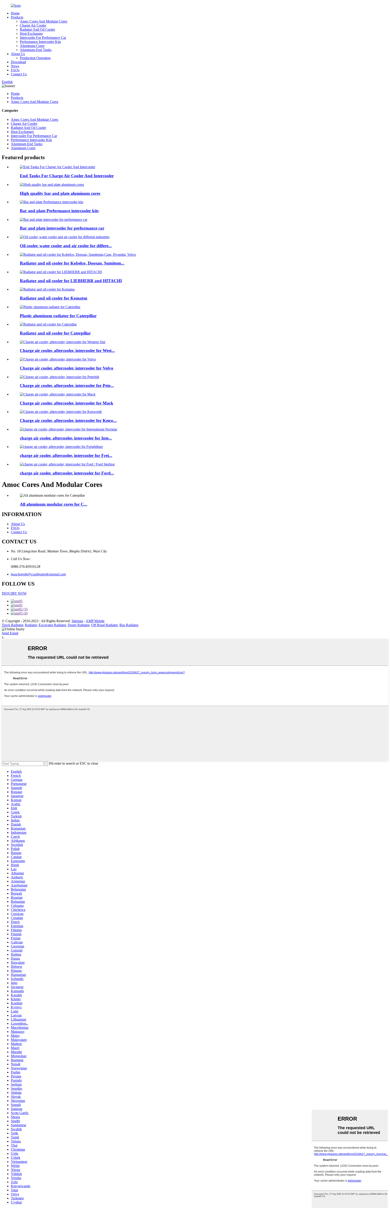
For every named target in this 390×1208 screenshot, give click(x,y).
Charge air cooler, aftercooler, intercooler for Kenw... (68, 420)
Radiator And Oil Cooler (37, 29)
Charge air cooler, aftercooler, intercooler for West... (67, 350)
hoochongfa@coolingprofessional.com (38, 574)
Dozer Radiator (78, 625)
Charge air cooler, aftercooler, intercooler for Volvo (66, 368)
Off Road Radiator (104, 625)
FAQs (15, 70)
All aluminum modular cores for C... (53, 504)
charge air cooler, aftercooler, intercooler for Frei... (66, 455)
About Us (18, 54)
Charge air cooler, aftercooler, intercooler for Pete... (67, 385)
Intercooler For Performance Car (43, 38)
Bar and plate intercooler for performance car (62, 228)
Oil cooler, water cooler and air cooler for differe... (66, 245)
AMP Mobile (95, 621)
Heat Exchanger (31, 33)
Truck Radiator (12, 625)
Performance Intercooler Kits (40, 42)
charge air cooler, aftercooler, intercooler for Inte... (66, 438)
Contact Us (19, 74)
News (15, 66)
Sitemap (77, 621)
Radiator (31, 625)
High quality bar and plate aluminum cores (60, 193)
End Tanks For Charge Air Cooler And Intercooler (67, 175)
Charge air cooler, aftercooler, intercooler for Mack (66, 403)
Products (17, 17)
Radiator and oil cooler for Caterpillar (55, 333)
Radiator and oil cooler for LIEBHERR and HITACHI (71, 280)
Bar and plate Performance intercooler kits (59, 210)
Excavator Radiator (52, 625)
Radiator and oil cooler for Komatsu (53, 298)
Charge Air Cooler (33, 25)
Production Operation (35, 58)
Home (15, 13)
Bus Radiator (128, 625)
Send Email (10, 633)
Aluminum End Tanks (35, 50)
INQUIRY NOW (14, 593)
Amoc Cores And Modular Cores (43, 21)
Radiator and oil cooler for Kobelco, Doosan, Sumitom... (72, 263)
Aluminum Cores (32, 46)
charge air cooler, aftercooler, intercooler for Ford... (67, 473)
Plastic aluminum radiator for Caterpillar (58, 315)
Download (18, 62)
